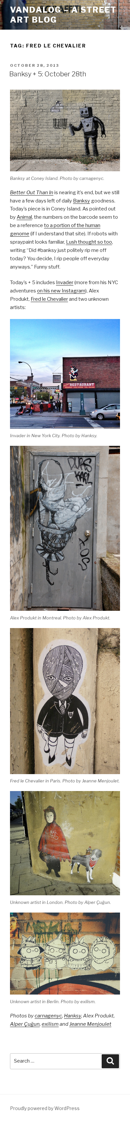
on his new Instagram (61, 291)
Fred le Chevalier (49, 299)
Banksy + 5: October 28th (47, 74)
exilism (50, 1024)
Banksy (81, 201)
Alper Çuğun (25, 1024)
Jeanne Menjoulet (90, 1024)
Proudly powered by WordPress (45, 1108)
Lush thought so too (89, 242)
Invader (64, 282)
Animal (24, 217)
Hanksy (72, 1016)
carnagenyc (48, 1016)
